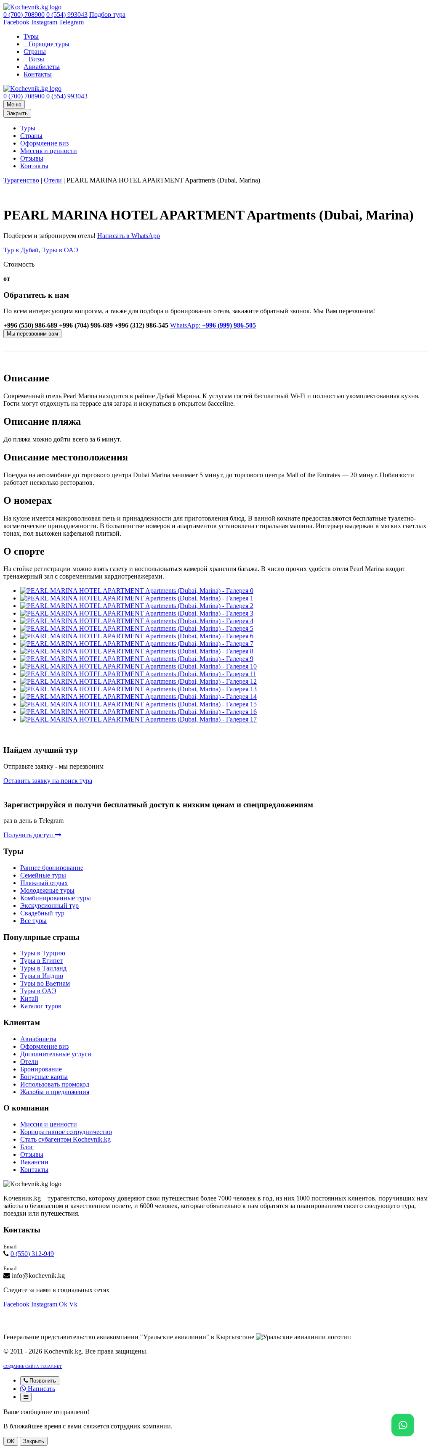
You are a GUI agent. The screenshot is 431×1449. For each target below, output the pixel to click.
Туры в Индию (41, 975)
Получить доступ (29, 834)
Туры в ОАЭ (60, 250)
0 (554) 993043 (67, 14)
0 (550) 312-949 (32, 1253)
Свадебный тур (42, 913)
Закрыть (17, 113)
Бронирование (41, 1069)
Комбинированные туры (55, 898)
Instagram (44, 22)
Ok (63, 1304)
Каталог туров (40, 1006)
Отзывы (31, 158)
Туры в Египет (41, 960)
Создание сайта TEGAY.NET (32, 1366)
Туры (31, 36)
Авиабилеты (42, 66)
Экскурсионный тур (49, 905)
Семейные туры (43, 875)
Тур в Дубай (21, 250)
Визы (36, 59)
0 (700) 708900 (24, 14)
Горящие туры (49, 44)
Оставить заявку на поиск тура (47, 780)
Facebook (16, 22)
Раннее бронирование (51, 867)
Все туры (33, 920)
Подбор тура (107, 14)
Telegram (71, 22)
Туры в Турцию (42, 953)
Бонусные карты (44, 1076)
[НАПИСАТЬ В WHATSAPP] (402, 1425)
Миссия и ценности (48, 150)
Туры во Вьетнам (45, 983)
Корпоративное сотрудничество (66, 1131)
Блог (27, 1146)
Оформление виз (44, 143)
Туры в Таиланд (43, 968)
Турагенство (21, 180)
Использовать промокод (54, 1084)
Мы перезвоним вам (32, 334)
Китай (29, 998)
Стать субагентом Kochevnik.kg (65, 1139)
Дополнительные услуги (55, 1054)
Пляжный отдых (44, 882)
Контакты (38, 74)
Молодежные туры (47, 890)
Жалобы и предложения (54, 1091)
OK (11, 1441)
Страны (35, 51)
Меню (14, 104)
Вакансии (34, 1162)
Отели (53, 180)
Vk (73, 1304)
